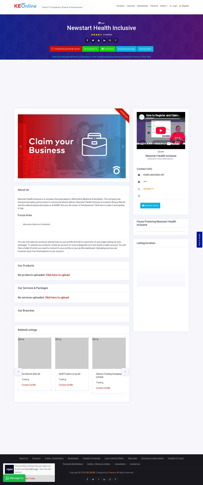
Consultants (120, 464)
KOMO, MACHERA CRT (153, 175)
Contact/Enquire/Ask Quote (67, 49)
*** (145, 182)
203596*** (148, 189)
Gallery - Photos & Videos (98, 464)
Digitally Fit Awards (91, 458)
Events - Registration (54, 458)
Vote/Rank (109, 49)
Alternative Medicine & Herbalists (36, 224)
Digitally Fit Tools (176, 458)
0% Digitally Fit (90, 49)
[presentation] (18, 371)
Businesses (73, 458)
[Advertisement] (101, 80)
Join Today (30, 478)
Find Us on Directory (61, 57)
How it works (199, 240)
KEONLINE (91, 472)
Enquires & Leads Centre (152, 458)
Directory (36, 458)
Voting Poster (145, 49)
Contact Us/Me (29, 385)
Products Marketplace (73, 464)
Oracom (112, 472)
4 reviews (107, 34)
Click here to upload (58, 274)
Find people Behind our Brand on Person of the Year (127, 57)
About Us (23, 458)
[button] (20, 146)
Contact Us (135, 464)
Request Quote (151, 205)
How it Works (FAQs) (114, 458)
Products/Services (126, 49)
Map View (132, 458)
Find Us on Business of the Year (86, 57)
